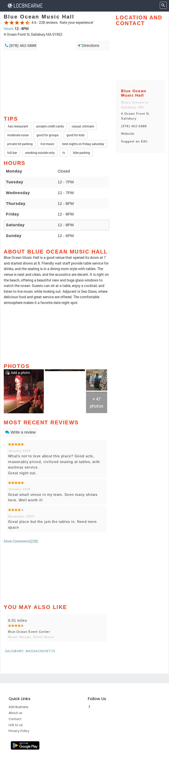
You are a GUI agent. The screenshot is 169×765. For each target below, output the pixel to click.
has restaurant (17, 126)
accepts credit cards (50, 126)
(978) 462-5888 (22, 45)
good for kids (75, 135)
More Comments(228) (21, 541)
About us (15, 713)
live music (47, 144)
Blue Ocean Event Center (29, 631)
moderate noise (18, 135)
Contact (15, 719)
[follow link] (90, 707)
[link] (24, 390)
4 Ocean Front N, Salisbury (135, 116)
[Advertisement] (56, 65)
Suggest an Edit (134, 141)
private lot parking (20, 144)
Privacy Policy (19, 731)
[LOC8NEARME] (25, 5)
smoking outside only (40, 153)
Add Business (18, 707)
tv (63, 153)
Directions (90, 45)
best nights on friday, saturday (83, 144)
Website (127, 133)
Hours (8, 28)
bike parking (81, 153)
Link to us (16, 725)
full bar (12, 153)
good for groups (48, 135)
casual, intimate (83, 126)
